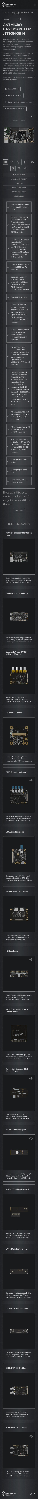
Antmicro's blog (11, 80)
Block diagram (19, 187)
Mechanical (19, 196)
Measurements (19, 192)
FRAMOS (28, 68)
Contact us (19, 510)
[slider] (19, 135)
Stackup (19, 183)
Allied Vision (7, 70)
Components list (19, 179)
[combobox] (11, 19)
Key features (19, 175)
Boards (6, 13)
